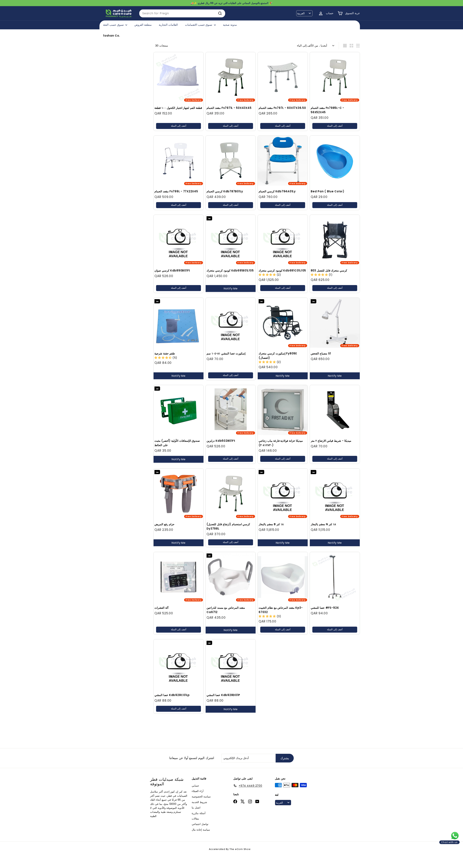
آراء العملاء (197, 791)
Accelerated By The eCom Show (230, 849)
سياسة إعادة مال (201, 829)
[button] (268, 275)
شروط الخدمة (199, 802)
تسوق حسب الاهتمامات (199, 25)
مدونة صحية (230, 25)
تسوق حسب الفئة (113, 25)
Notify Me (231, 288)
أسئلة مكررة (198, 813)
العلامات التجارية (168, 25)
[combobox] (182, 13)
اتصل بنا (196, 807)
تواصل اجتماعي (200, 824)
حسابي (195, 785)
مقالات (195, 818)
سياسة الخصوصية (201, 796)
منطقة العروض (143, 25)
